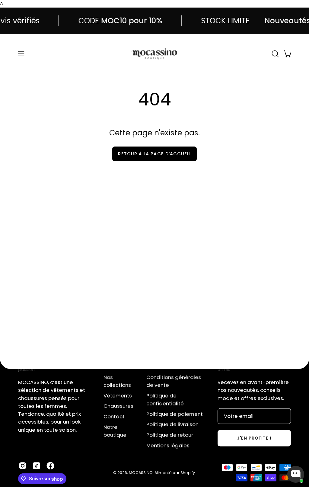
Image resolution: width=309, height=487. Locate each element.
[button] (274, 54)
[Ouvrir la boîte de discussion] (295, 474)
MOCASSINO (141, 472)
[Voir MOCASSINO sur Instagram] (22, 465)
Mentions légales (168, 445)
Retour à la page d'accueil (154, 154)
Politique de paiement (174, 414)
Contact (114, 416)
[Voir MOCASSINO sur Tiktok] (36, 465)
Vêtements (118, 395)
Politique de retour (169, 434)
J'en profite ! (254, 438)
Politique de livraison (172, 424)
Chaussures (118, 405)
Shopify (187, 472)
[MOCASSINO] (154, 54)
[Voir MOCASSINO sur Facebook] (50, 465)
